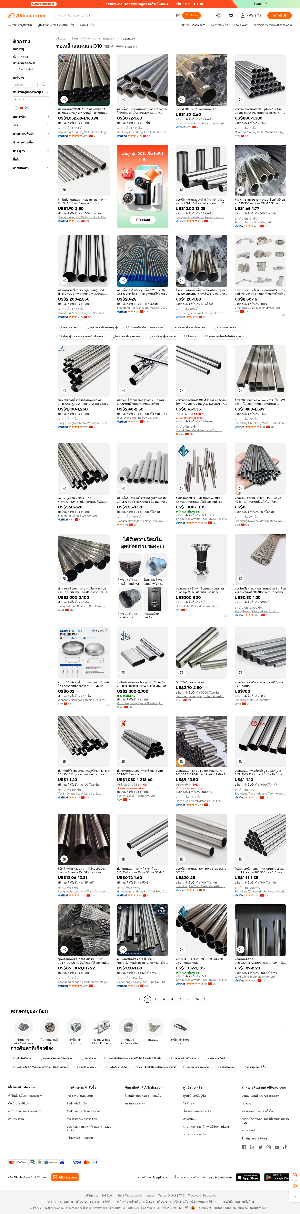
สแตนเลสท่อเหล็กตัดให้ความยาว (226, 336)
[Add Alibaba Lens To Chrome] (65, 1177)
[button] (178, 15)
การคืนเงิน (190, 1119)
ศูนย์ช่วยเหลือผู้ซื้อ (194, 1095)
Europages (209, 1195)
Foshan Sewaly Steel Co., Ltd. (253, 222)
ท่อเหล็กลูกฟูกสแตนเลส (164, 336)
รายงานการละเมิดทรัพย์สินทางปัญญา (206, 1126)
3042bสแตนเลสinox (228, 327)
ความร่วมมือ (249, 1130)
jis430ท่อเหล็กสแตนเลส (127, 336)
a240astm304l (118, 1067)
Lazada (150, 1195)
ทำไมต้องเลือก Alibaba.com (25, 1095)
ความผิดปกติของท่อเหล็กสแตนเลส (157, 1067)
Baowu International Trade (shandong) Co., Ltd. (201, 123)
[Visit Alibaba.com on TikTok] (284, 1147)
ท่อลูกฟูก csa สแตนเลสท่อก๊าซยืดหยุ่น (83, 336)
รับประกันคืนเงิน (77, 1103)
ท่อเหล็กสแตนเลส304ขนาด (57, 1058)
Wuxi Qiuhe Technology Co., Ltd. (137, 417)
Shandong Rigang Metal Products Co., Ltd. (84, 217)
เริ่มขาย (246, 1103)
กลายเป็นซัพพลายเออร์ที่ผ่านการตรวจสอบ (265, 1120)
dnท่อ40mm (24, 1058)
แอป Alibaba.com (220, 1177)
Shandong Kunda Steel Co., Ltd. (77, 515)
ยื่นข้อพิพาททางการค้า (197, 1111)
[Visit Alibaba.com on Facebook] (244, 1147)
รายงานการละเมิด (194, 1134)
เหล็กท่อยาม (90, 1058)
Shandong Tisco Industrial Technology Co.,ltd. (260, 793)
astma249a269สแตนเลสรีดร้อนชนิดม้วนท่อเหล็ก (43, 1067)
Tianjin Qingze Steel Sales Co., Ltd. (79, 793)
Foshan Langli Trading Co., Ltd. (136, 795)
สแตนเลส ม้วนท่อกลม (198, 1067)
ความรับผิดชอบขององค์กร (24, 1111)
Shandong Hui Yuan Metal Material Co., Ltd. (143, 307)
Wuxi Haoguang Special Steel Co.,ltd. (140, 703)
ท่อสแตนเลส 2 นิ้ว (256, 1067)
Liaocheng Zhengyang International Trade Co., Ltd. (201, 696)
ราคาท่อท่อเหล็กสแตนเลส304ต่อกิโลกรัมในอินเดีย (134, 1058)
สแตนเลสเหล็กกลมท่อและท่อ (189, 327)
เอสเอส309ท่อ (70, 327)
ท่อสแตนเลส (228, 1067)
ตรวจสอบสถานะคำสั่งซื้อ (257, 1111)
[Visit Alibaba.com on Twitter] (260, 1147)
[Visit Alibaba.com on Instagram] (268, 1147)
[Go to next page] (204, 999)
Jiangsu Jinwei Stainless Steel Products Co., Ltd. (84, 606)
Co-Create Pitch (18, 1103)
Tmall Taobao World (130, 1195)
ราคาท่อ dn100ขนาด (184, 1058)
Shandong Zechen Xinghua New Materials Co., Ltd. (84, 313)
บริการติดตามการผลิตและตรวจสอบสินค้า (89, 1128)
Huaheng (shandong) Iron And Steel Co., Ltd (143, 132)
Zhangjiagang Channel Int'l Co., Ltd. (257, 611)
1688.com (108, 1195)
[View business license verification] (187, 1208)
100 (196, 999)
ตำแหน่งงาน (16, 1119)
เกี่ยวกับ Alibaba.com (21, 1087)
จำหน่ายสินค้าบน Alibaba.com (260, 1095)
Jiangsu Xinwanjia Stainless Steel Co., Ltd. (143, 520)
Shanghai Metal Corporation (252, 699)
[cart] (232, 16)
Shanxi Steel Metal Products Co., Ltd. (199, 430)
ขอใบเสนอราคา (135, 1103)
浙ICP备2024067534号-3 (254, 1208)
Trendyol (193, 1195)
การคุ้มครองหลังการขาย (82, 1119)
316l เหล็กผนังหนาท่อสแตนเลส (146, 327)
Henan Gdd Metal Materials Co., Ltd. (198, 800)
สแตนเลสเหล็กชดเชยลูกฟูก (104, 327)
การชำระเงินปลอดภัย (80, 1095)
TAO (181, 1195)
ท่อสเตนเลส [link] (128, 38)
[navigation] (31, 519)
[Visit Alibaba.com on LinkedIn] (252, 1147)
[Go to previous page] (139, 999)
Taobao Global (167, 1195)
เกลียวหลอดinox (90, 1067)
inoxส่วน (192, 336)
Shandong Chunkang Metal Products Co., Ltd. (260, 423)
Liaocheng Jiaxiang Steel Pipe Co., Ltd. (200, 313)
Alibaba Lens (22, 1177)
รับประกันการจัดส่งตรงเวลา (84, 1111)
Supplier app (161, 1177)
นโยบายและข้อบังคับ (80, 1138)
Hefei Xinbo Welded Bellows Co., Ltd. (199, 606)
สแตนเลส (108, 38)
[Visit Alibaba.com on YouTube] (276, 1147)
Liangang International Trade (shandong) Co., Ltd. (201, 217)
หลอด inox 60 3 (216, 1058)
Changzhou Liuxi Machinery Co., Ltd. (257, 307)
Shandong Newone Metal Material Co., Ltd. (260, 520)
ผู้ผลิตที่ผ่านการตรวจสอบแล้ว (143, 1095)
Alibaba (61, 38)
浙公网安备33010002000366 (217, 1208)
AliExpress (91, 1195)
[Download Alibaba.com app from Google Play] (278, 1177)
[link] (294, 1175)
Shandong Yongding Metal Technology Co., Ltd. (84, 132)
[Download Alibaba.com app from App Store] (248, 1177)
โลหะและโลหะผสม (84, 38)
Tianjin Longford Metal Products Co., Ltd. (84, 423)
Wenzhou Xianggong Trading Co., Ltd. (81, 699)
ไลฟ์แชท (188, 1103)
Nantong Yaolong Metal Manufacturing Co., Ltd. (260, 132)
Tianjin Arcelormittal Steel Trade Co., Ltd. (201, 518)
